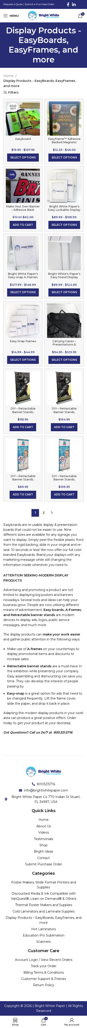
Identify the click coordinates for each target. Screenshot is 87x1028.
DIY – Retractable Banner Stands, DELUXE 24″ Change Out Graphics (23, 413)
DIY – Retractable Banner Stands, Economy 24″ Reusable (23, 479)
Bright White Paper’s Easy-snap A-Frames (23, 275)
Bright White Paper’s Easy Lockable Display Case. (64, 210)
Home (8, 76)
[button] (23, 225)
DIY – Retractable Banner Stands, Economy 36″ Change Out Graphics (64, 481)
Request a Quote (13, 4)
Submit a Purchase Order (39, 4)
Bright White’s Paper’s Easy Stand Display (64, 275)
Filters (13, 92)
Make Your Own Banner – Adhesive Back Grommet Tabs (23, 210)
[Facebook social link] (68, 4)
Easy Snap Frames (23, 341)
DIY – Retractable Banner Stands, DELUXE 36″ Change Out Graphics (64, 413)
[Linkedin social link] (74, 4)
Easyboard (23, 139)
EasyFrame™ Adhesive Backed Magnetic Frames (64, 142)
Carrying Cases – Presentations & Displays (64, 344)
